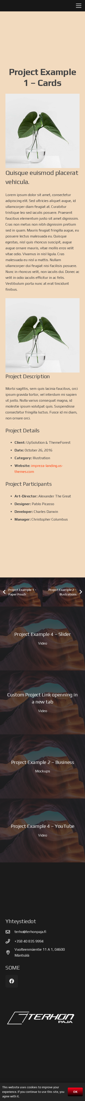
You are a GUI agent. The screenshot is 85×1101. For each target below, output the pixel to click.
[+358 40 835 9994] (10, 941)
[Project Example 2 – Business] (42, 766)
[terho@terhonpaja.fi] (10, 932)
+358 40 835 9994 (29, 941)
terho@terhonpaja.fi (30, 932)
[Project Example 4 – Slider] (42, 638)
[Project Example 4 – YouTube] (42, 830)
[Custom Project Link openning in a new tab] (42, 702)
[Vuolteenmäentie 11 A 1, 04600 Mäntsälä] (10, 952)
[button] (78, 5)
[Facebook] (11, 981)
